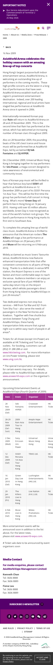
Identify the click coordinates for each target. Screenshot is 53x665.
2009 (5, 38)
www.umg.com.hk (12, 359)
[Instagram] (27, 616)
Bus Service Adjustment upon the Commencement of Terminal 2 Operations (22, 12)
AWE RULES (8, 628)
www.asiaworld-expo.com (16, 376)
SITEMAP (28, 631)
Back (8, 47)
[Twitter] (15, 616)
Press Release (40, 34)
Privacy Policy (8, 661)
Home (5, 34)
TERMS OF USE (43, 628)
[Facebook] (9, 616)
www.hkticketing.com (14, 352)
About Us (15, 34)
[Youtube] (33, 616)
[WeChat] (38, 616)
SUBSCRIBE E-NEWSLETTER (24, 604)
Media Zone (26, 34)
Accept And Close (42, 658)
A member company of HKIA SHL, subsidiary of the (20, 645)
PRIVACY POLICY (25, 628)
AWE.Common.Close (48, 4)
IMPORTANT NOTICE (38, 27)
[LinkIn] (21, 616)
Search (44, 28)
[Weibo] (44, 616)
